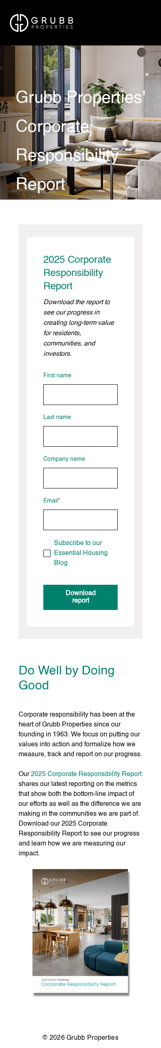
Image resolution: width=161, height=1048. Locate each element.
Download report (81, 597)
